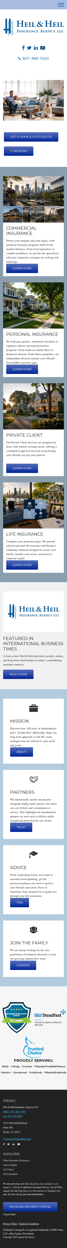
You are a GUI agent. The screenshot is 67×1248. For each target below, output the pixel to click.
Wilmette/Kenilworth (55, 1072)
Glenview (6, 1072)
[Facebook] (23, 47)
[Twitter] (29, 47)
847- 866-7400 (36, 58)
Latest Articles (10, 1164)
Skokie (5, 1066)
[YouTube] (42, 47)
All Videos (8, 1169)
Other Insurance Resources (16, 1160)
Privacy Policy (10, 1223)
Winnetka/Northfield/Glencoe (49, 1066)
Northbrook (35, 1072)
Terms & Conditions (29, 1223)
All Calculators (10, 1173)
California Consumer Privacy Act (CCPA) (41, 1187)
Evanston (27, 1066)
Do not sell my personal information (25, 1194)
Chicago (15, 1066)
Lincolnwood (20, 1072)
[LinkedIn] (36, 47)
